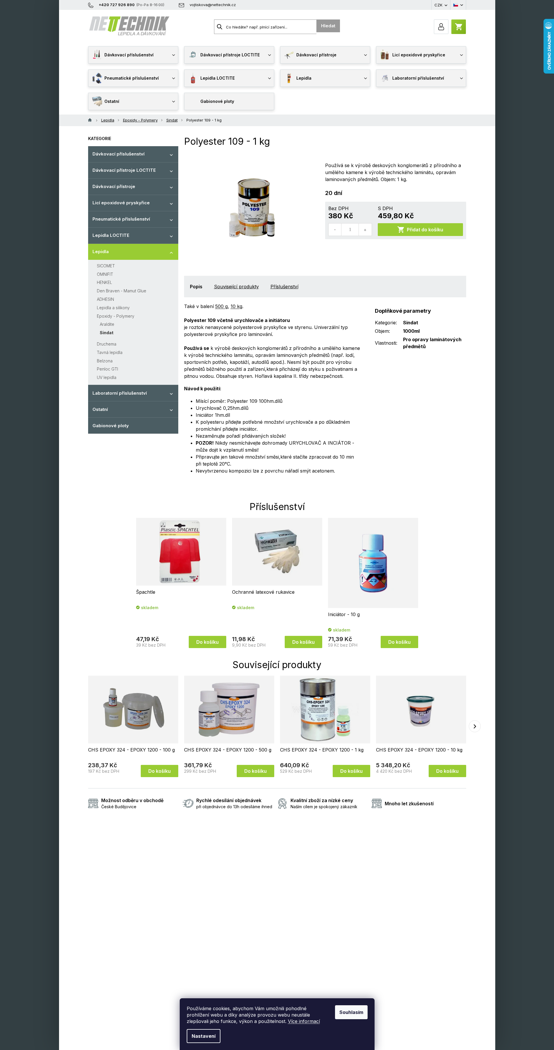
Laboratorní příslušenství (119, 393)
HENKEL (104, 282)
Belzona (105, 360)
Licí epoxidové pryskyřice (121, 202)
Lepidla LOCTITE (110, 235)
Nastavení (203, 1036)
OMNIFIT (105, 274)
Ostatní (100, 409)
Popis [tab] (196, 286)
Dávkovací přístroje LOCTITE (124, 170)
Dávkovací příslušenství (118, 154)
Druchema (106, 343)
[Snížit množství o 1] (335, 229)
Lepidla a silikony (113, 307)
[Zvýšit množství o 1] (365, 229)
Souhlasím (351, 1012)
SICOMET (106, 265)
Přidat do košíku (425, 229)
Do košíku (207, 642)
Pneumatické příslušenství (121, 219)
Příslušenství (284, 286)
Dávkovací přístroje (113, 186)
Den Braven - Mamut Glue (121, 290)
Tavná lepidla (109, 352)
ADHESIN (105, 299)
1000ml (411, 331)
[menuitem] (133, 55)
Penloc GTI (107, 368)
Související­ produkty (236, 286)
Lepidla (100, 251)
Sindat (106, 332)
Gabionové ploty (110, 425)
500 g (221, 306)
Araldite (107, 324)
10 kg (236, 306)
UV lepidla (106, 377)
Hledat (328, 25)
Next (475, 726)
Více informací (304, 1021)
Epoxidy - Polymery (115, 316)
